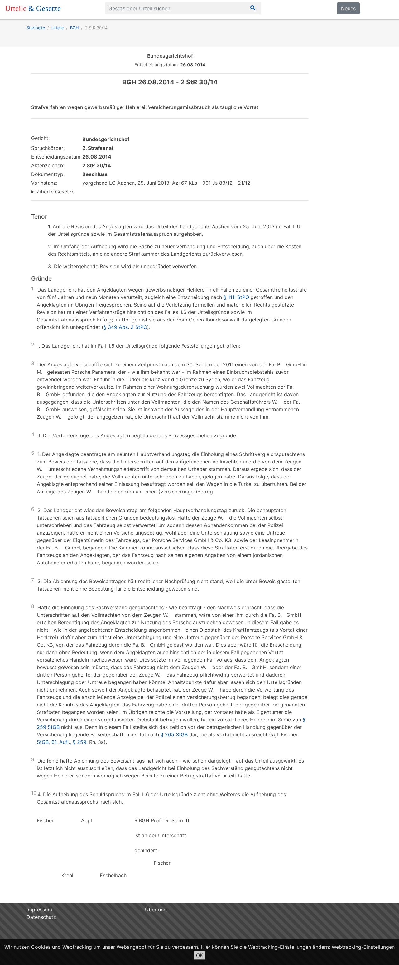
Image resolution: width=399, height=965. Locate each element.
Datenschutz (41, 917)
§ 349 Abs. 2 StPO (125, 327)
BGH (74, 28)
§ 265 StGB (174, 734)
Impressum (39, 909)
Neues (348, 8)
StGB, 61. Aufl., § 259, (62, 742)
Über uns (155, 909)
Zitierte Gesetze (55, 191)
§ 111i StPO (236, 297)
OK (199, 955)
